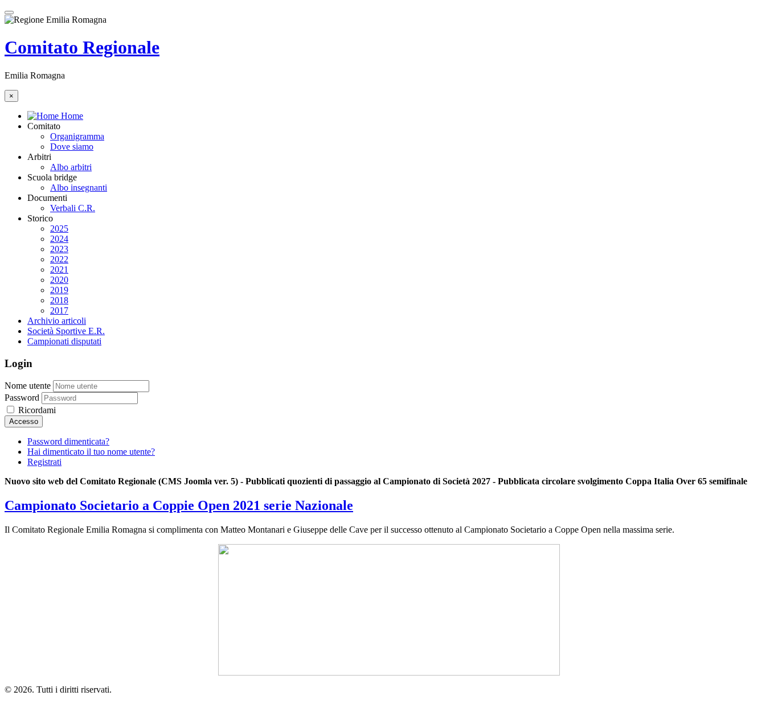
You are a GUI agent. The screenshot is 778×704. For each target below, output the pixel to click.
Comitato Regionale (82, 47)
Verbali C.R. (72, 208)
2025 (59, 228)
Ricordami (36, 410)
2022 (59, 259)
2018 (59, 300)
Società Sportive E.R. (66, 331)
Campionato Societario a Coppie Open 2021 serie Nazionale (179, 505)
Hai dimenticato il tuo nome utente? (91, 451)
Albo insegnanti (78, 187)
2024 (59, 239)
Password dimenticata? (68, 441)
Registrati (44, 462)
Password (22, 397)
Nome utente (28, 385)
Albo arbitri (71, 167)
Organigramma (77, 136)
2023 (59, 249)
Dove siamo (71, 146)
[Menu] (9, 12)
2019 (59, 290)
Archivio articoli (56, 321)
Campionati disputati (64, 341)
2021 (59, 269)
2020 (59, 280)
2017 (59, 310)
